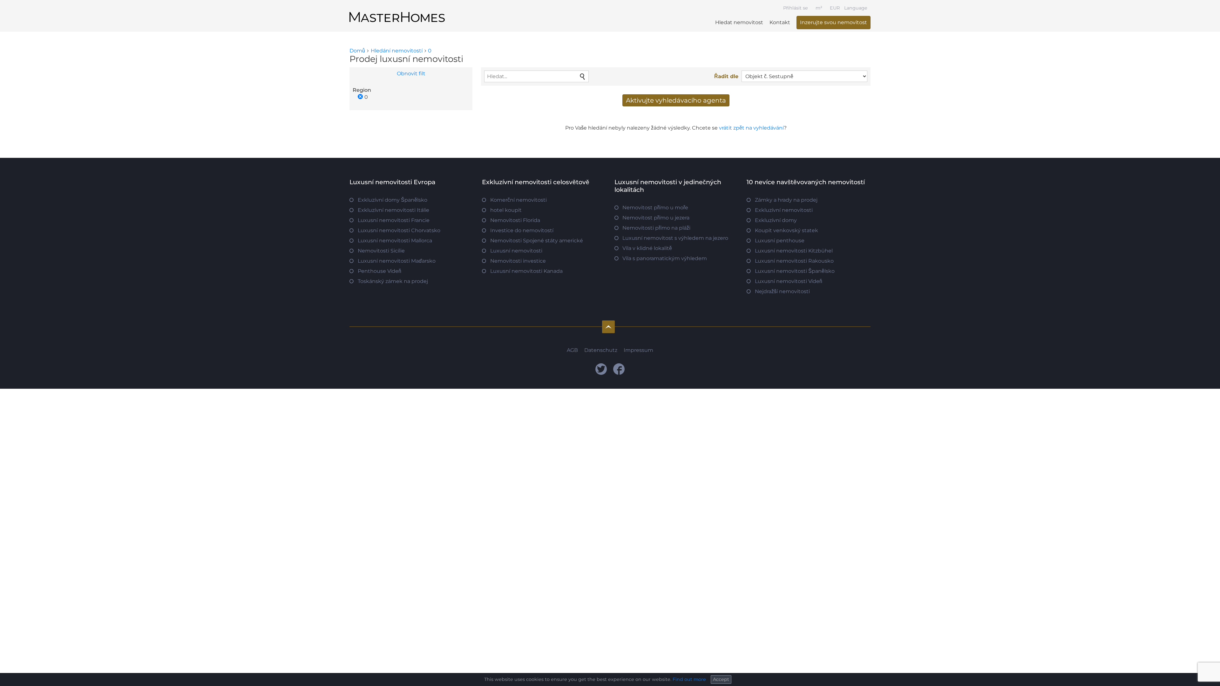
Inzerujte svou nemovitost (833, 22)
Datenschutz (600, 350)
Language (855, 8)
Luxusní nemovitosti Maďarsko (397, 261)
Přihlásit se (795, 8)
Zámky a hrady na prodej (786, 200)
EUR (835, 8)
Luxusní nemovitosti (516, 251)
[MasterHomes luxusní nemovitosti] (397, 12)
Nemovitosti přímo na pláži (656, 228)
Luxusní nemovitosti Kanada (526, 271)
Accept (721, 679)
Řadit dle (726, 76)
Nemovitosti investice (518, 261)
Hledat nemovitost (739, 22)
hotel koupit (506, 210)
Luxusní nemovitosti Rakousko (794, 261)
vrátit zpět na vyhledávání (751, 128)
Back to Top (608, 327)
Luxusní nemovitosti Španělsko (795, 271)
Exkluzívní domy (776, 220)
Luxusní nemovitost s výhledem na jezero (675, 238)
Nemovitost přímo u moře (655, 208)
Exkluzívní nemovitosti (784, 210)
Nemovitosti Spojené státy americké (536, 241)
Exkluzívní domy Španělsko (392, 200)
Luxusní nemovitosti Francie (394, 220)
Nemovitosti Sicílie (381, 251)
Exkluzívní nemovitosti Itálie (393, 210)
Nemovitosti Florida (515, 220)
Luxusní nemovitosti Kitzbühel (794, 251)
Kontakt (779, 22)
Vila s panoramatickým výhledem (664, 258)
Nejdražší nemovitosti (782, 291)
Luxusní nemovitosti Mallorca (395, 241)
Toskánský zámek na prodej (393, 281)
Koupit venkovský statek (786, 230)
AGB (572, 350)
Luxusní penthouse (779, 241)
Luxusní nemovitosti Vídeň (788, 281)
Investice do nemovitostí (521, 230)
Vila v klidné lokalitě (647, 248)
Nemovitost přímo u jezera (655, 218)
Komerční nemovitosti (518, 200)
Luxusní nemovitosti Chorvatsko (399, 230)
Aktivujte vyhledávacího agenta (676, 100)
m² (819, 8)
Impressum (638, 350)
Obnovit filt (411, 74)
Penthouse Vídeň (379, 271)
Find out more (689, 679)
